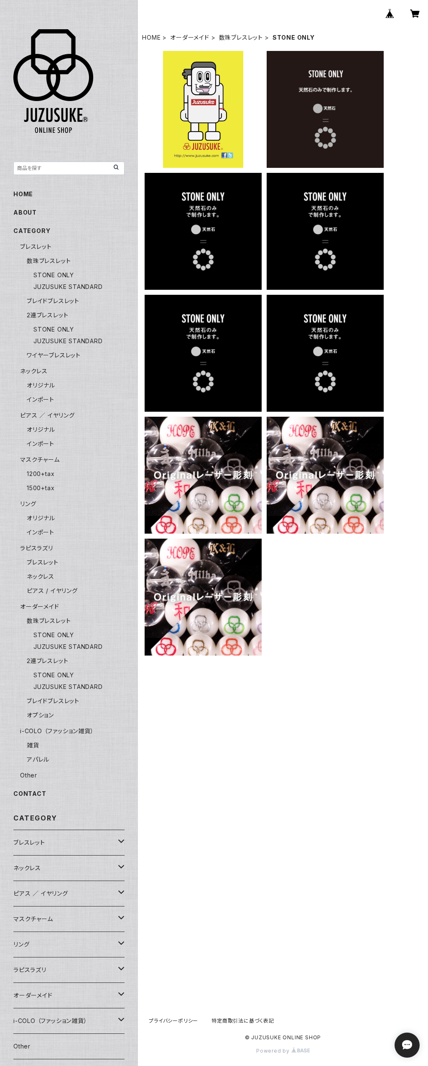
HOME (151, 37)
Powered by (273, 1051)
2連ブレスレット (47, 315)
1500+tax (40, 487)
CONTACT (29, 793)
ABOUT (25, 212)
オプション (40, 715)
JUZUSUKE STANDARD (68, 286)
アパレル (38, 759)
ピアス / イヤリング (52, 590)
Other (28, 775)
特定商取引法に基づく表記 (242, 1021)
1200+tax (40, 473)
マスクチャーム (40, 459)
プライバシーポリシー (173, 1021)
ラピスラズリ (36, 548)
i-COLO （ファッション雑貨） (57, 730)
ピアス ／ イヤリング (47, 415)
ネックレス (34, 371)
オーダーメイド (189, 37)
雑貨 (33, 745)
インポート (40, 399)
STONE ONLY (53, 275)
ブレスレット (36, 246)
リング (28, 503)
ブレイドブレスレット (53, 300)
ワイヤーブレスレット (54, 355)
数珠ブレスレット (241, 37)
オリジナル (41, 385)
